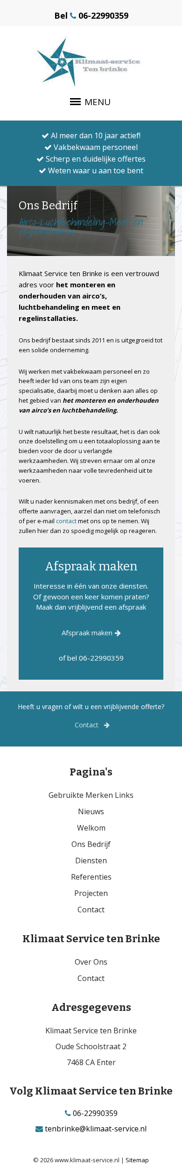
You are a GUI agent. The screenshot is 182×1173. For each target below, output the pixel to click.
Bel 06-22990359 (91, 15)
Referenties (91, 877)
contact (66, 521)
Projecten (91, 893)
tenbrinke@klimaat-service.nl (95, 1129)
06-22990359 (94, 1113)
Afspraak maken (87, 632)
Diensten (91, 860)
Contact (87, 724)
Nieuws (91, 811)
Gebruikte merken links (91, 795)
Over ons (91, 962)
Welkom (91, 828)
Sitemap (137, 1160)
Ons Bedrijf (91, 844)
